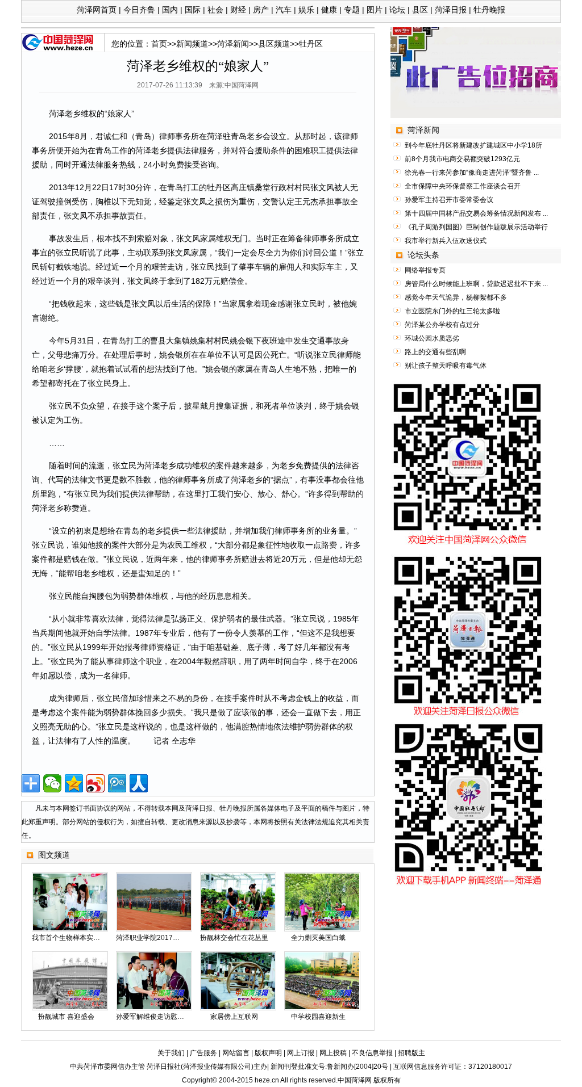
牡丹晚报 (489, 9)
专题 (352, 9)
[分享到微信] (52, 783)
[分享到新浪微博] (95, 783)
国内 (170, 9)
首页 (159, 43)
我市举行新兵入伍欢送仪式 (446, 241)
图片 (375, 9)
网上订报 (300, 1053)
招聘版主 (411, 1053)
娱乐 (306, 9)
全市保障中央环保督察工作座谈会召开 (463, 186)
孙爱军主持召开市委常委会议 (449, 200)
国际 (193, 9)
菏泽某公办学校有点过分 (442, 325)
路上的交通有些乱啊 (435, 352)
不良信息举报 (372, 1053)
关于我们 (171, 1053)
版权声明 (268, 1053)
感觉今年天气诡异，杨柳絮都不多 (456, 297)
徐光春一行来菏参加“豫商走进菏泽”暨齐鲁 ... (472, 173)
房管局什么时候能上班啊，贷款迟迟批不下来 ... (476, 284)
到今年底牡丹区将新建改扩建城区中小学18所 (473, 145)
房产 (261, 9)
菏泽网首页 (97, 9)
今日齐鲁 (139, 9)
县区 (420, 9)
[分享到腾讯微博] (117, 783)
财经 (238, 9)
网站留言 (236, 1053)
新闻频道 (192, 43)
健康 (329, 9)
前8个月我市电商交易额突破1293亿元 (462, 159)
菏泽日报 (451, 9)
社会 (215, 9)
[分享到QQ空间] (74, 783)
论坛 (397, 9)
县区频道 (274, 43)
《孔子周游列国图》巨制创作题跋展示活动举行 (476, 227)
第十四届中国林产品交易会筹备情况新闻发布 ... (476, 213)
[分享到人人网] (139, 783)
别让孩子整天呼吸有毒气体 (446, 366)
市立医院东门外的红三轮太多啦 (452, 311)
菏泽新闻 (233, 43)
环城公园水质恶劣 (432, 338)
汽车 (284, 9)
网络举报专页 (425, 270)
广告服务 (203, 1053)
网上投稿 (333, 1053)
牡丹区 (311, 43)
